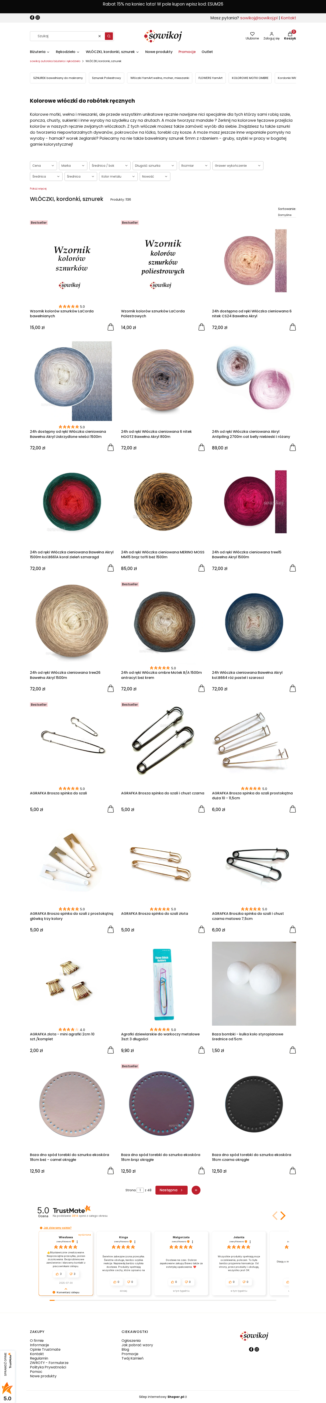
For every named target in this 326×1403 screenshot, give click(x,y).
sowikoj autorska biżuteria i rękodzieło (55, 61)
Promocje (130, 1353)
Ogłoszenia (131, 1340)
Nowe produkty (43, 1376)
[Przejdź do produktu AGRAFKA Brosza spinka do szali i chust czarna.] (163, 743)
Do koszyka (110, 326)
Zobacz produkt (201, 447)
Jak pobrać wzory (137, 1345)
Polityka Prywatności (48, 1367)
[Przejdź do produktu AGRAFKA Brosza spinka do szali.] (72, 743)
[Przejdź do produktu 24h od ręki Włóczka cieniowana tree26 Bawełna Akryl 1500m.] (72, 622)
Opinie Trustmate (45, 1349)
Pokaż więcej (38, 188)
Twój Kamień (132, 1358)
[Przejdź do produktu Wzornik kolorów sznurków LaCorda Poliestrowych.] (163, 261)
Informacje (39, 1345)
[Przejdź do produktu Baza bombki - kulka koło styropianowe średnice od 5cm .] (254, 984)
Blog (125, 1349)
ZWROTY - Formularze (49, 1362)
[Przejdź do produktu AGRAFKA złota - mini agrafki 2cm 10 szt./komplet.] (72, 984)
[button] (109, 36)
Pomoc (36, 1371)
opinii (89, 1215)
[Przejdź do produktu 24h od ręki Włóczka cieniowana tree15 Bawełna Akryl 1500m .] (254, 502)
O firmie (37, 1340)
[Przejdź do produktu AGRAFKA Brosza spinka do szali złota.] (163, 863)
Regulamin (39, 1358)
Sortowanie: (287, 209)
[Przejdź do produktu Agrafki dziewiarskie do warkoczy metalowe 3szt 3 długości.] (163, 984)
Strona (131, 1190)
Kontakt (288, 18)
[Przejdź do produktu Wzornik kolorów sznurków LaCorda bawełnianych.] (72, 261)
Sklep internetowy (161, 1397)
